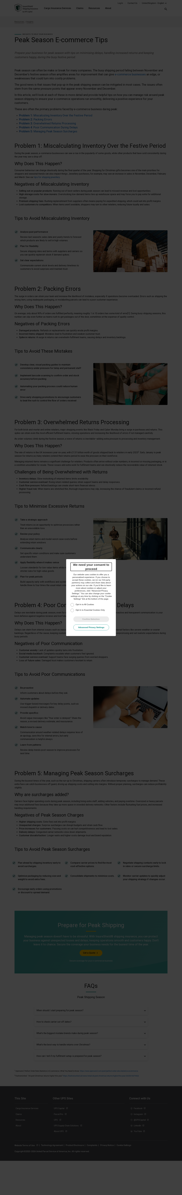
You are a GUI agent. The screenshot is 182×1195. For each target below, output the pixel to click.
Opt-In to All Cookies (85, 604)
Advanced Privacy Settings (91, 627)
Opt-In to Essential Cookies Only (90, 610)
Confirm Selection (91, 619)
